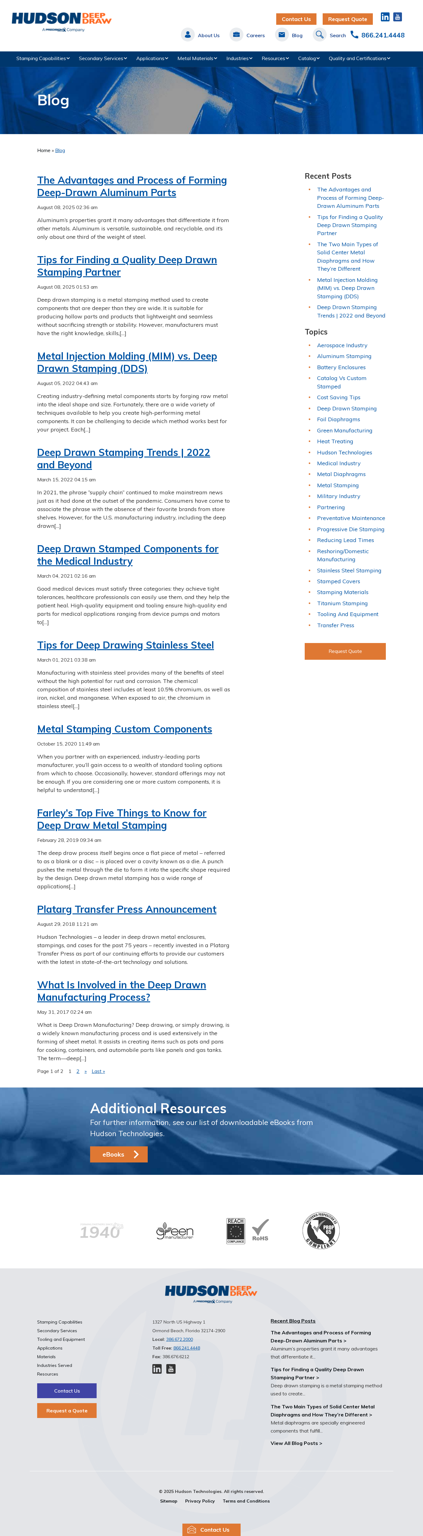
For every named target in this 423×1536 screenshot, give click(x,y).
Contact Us (296, 19)
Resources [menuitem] (273, 58)
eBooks (113, 1154)
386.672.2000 (179, 1339)
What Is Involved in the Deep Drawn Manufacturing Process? (121, 990)
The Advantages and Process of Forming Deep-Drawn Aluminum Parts (132, 186)
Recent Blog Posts (293, 1321)
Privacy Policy (200, 1501)
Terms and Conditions (246, 1501)
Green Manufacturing (345, 430)
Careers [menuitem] (255, 35)
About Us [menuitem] (209, 35)
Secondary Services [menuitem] (101, 58)
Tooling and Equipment (347, 614)
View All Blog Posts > (296, 1443)
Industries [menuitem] (237, 58)
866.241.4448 (383, 35)
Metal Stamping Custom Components (124, 729)
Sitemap (168, 1501)
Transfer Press (335, 625)
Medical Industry (339, 463)
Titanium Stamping (342, 603)
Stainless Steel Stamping (349, 570)
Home (44, 150)
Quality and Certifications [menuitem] (357, 58)
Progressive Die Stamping (351, 529)
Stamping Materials (342, 592)
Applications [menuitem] (150, 58)
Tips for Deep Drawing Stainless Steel (125, 645)
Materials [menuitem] (46, 1356)
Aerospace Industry (342, 345)
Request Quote (347, 19)
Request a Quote (67, 1410)
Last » (98, 1071)
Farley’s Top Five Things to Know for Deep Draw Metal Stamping (122, 819)
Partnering (331, 507)
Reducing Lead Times (345, 540)
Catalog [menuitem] (307, 58)
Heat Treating (335, 441)
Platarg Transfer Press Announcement (126, 909)
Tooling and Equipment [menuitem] (61, 1339)
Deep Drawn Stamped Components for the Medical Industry (128, 554)
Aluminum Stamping (344, 356)
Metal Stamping (338, 485)
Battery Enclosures (341, 367)
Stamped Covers (338, 581)
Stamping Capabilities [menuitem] (41, 58)
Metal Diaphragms (341, 474)
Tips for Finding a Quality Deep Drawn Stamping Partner (350, 225)
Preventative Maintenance (351, 518)
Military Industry (338, 496)
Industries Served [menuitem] (54, 1365)
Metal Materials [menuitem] (195, 58)
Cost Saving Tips (338, 397)
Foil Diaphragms (338, 419)
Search (338, 35)
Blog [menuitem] (297, 35)
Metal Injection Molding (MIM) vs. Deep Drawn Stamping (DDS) (127, 362)
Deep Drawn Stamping (347, 408)
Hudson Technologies (344, 452)
